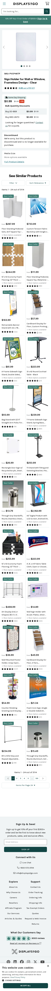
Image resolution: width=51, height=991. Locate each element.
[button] (47, 11)
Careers (13, 897)
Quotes (35, 913)
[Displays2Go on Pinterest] (8, 961)
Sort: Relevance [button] (37, 183)
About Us (13, 887)
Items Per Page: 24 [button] (24, 785)
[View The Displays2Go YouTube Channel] (42, 961)
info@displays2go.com (27, 873)
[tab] (21, 66)
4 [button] (24, 778)
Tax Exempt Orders (35, 908)
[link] (25, 80)
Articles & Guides (13, 918)
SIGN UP (25, 849)
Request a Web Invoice (35, 918)
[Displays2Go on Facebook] (21, 961)
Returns (35, 924)
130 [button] (36, 778)
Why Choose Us (13, 892)
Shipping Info (35, 903)
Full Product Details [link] (14, 161)
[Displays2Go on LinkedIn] (15, 961)
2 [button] (16, 778)
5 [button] (28, 778)
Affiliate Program (13, 908)
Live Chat (26, 862)
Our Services (13, 913)
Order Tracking (35, 892)
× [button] (48, 966)
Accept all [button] (25, 985)
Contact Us (35, 887)
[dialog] (25, 977)
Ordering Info (35, 897)
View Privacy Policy (17, 977)
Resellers (13, 903)
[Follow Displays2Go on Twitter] (35, 961)
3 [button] (20, 778)
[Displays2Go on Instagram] (28, 961)
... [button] (32, 778)
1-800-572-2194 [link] (27, 868)
